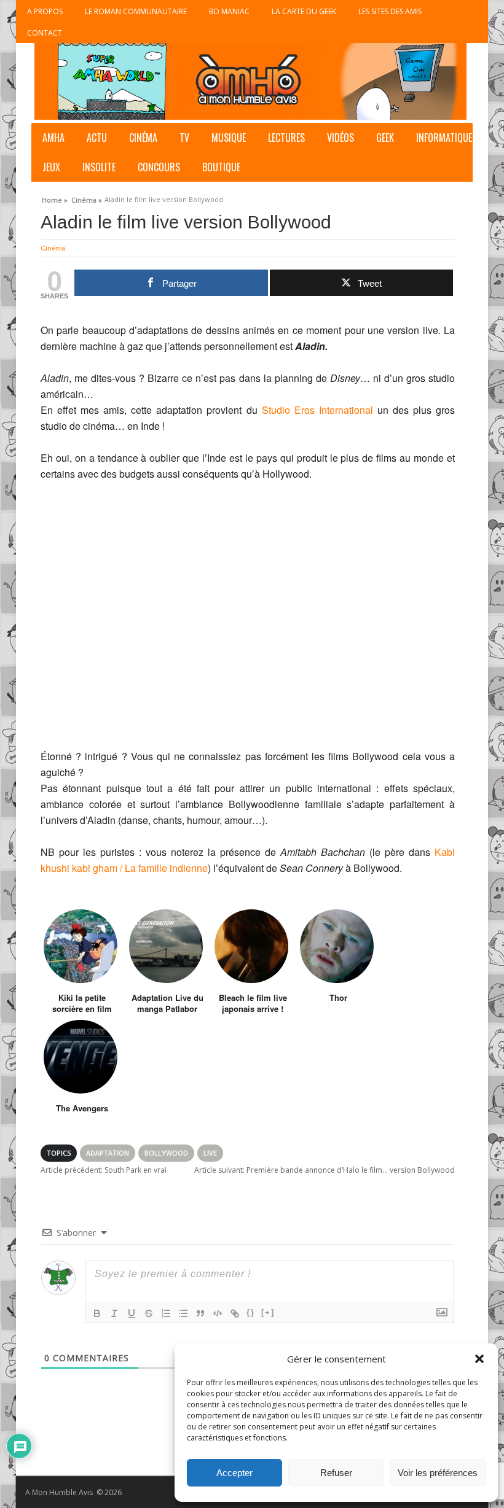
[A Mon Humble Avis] (250, 81)
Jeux (51, 167)
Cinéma (143, 137)
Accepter (234, 1472)
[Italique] (114, 1313)
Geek (385, 137)
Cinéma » (86, 198)
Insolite (99, 167)
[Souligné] (131, 1313)
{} (250, 1312)
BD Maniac (229, 11)
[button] (479, 1359)
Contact (44, 33)
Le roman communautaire (136, 11)
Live (210, 1152)
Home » (55, 198)
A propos (45, 11)
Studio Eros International (319, 410)
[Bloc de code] (217, 1313)
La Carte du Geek (304, 11)
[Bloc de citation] (200, 1313)
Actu (97, 137)
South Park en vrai (104, 1170)
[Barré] (148, 1313)
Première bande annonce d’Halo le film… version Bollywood (324, 1170)
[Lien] (234, 1313)
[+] (268, 1312)
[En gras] (97, 1313)
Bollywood (166, 1152)
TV (184, 137)
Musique (228, 137)
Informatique (444, 137)
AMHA (53, 137)
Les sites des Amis (390, 11)
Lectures (286, 137)
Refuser (336, 1472)
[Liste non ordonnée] (183, 1313)
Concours (159, 167)
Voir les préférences (438, 1472)
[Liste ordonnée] (166, 1313)
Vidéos (340, 137)
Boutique (221, 167)
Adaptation (107, 1152)
